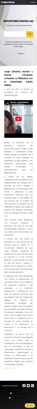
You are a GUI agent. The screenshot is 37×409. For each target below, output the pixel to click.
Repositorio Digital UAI (18, 21)
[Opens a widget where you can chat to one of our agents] (30, 405)
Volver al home (10, 368)
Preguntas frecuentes (10, 386)
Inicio (14, 53)
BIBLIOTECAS (9, 2)
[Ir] (29, 34)
